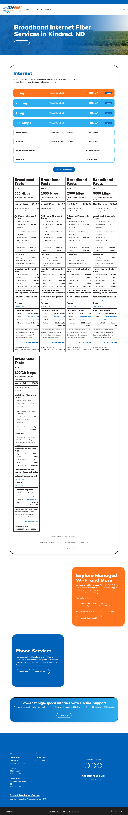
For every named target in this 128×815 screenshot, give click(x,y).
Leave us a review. (93, 759)
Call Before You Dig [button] (93, 775)
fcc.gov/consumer (32, 342)
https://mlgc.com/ (32, 320)
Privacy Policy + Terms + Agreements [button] (64, 811)
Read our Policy (19, 300)
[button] (124, 9)
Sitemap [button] (9, 811)
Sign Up (108, 93)
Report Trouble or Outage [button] (25, 795)
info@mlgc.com (33, 316)
